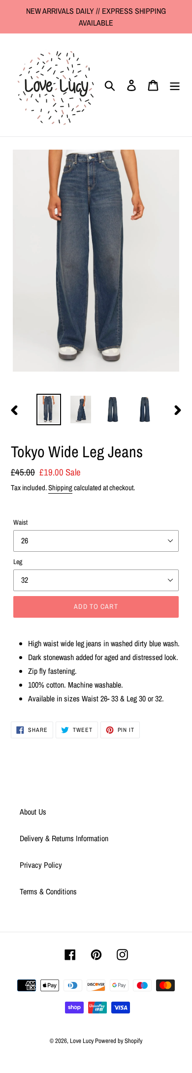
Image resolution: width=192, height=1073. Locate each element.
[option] (49, 409)
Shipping (60, 487)
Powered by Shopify (118, 1041)
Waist (20, 522)
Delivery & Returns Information (64, 838)
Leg (17, 561)
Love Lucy (82, 1041)
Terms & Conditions (48, 891)
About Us (33, 811)
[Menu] (175, 85)
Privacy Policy (41, 864)
